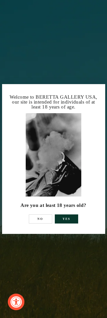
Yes (67, 218)
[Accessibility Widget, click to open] (16, 302)
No (40, 218)
